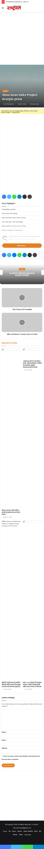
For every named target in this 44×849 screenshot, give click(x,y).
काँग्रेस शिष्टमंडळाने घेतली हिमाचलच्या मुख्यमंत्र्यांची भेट (22, 274)
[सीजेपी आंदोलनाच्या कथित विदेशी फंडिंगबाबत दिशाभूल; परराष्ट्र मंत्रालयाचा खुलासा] (11, 600)
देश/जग (5, 91)
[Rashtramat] (13, 8)
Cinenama (27, 835)
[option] (22, 272)
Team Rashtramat (8, 104)
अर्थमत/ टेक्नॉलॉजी (28, 831)
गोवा (22, 269)
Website (4, 748)
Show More (21, 245)
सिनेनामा (15, 835)
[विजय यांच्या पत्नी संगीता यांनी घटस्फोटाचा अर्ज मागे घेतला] (11, 428)
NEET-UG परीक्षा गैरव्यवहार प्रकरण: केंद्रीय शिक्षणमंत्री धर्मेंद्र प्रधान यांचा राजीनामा (32, 684)
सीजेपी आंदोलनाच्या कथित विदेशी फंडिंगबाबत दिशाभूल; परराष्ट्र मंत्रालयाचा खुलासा (11, 684)
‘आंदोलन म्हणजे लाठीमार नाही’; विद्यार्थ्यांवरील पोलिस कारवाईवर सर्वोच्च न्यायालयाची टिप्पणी (32, 364)
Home (5, 831)
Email (4, 740)
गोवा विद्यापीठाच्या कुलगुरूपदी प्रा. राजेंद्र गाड (17, 2)
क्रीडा (35, 831)
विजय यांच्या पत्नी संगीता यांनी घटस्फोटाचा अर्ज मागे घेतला (11, 512)
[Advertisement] (22, 42)
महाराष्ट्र (19, 831)
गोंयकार (21, 835)
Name (4, 732)
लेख (40, 831)
